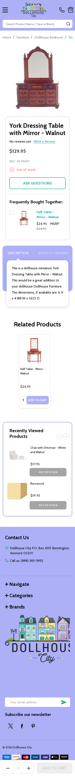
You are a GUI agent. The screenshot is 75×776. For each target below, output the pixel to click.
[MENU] (5, 10)
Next (66, 436)
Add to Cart (54, 768)
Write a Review (44, 141)
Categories (21, 595)
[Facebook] (22, 726)
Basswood (37, 483)
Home (6, 37)
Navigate (19, 584)
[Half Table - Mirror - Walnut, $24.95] (34, 350)
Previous (59, 436)
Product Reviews (54, 253)
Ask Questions (37, 183)
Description (18, 253)
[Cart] (70, 9)
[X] (10, 726)
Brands (17, 607)
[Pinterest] (33, 726)
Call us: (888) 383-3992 (26, 561)
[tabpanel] (34, 371)
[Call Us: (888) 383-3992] (62, 9)
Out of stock (48, 472)
